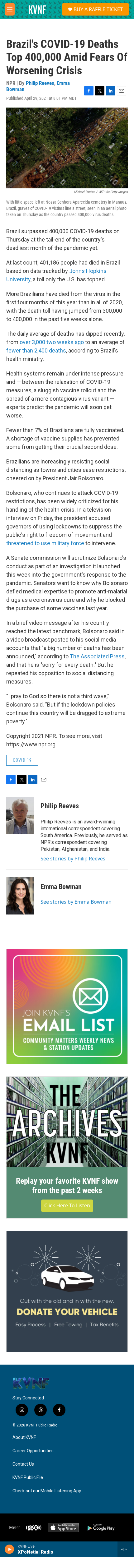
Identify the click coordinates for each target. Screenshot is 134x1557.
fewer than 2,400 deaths (36, 350)
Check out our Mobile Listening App (46, 1491)
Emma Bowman (61, 887)
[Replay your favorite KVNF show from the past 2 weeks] (67, 1122)
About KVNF (24, 1437)
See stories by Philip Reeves (73, 858)
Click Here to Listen (67, 1205)
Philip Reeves (40, 83)
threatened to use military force (45, 543)
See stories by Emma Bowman (76, 901)
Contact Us (23, 1464)
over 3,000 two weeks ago (52, 342)
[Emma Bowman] (20, 895)
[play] (9, 1549)
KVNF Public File (27, 1477)
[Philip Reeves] (20, 815)
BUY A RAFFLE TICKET (98, 9)
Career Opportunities (33, 1451)
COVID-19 (22, 760)
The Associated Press (97, 656)
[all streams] (125, 1549)
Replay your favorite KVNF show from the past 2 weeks (67, 1185)
